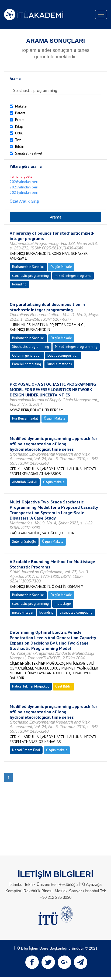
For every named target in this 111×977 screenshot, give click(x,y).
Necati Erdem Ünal (26, 750)
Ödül (19, 133)
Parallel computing (26, 364)
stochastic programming (30, 275)
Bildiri (19, 146)
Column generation (26, 355)
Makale (21, 106)
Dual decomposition (62, 355)
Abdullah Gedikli (24, 482)
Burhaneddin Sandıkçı (28, 266)
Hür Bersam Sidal (25, 418)
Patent (20, 112)
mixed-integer (22, 612)
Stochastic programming (30, 346)
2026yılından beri (24, 181)
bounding (19, 284)
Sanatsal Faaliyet (28, 153)
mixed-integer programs (73, 275)
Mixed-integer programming (76, 346)
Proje (19, 119)
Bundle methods (59, 364)
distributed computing (76, 612)
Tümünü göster (22, 176)
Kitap (19, 126)
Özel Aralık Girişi (24, 201)
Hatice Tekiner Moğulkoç (30, 686)
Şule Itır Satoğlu (24, 541)
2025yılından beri (24, 187)
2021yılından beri (24, 192)
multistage (63, 603)
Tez (18, 139)
